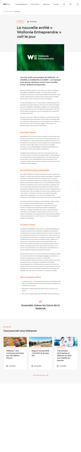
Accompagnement (21, 4)
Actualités (9, 11)
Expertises (46, 4)
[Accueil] (4, 11)
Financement (35, 4)
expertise (20, 21)
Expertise (17, 11)
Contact (56, 4)
